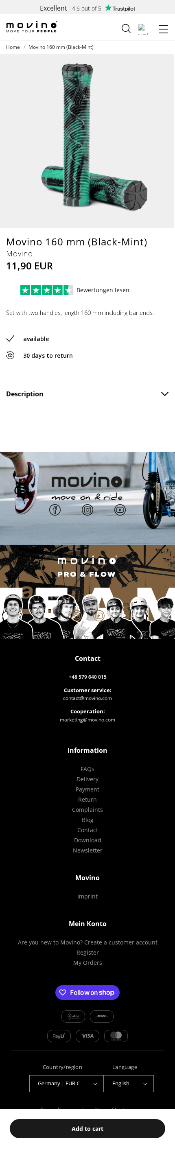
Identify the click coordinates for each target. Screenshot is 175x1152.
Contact (87, 830)
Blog (88, 820)
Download (87, 840)
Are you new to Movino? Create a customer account (88, 942)
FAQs (87, 769)
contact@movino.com (87, 698)
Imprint (87, 896)
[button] (163, 29)
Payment (87, 789)
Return (87, 799)
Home (13, 47)
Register (88, 952)
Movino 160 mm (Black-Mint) (61, 47)
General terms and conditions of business (88, 1109)
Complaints (87, 809)
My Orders (87, 962)
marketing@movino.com (87, 719)
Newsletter (88, 850)
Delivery (87, 779)
